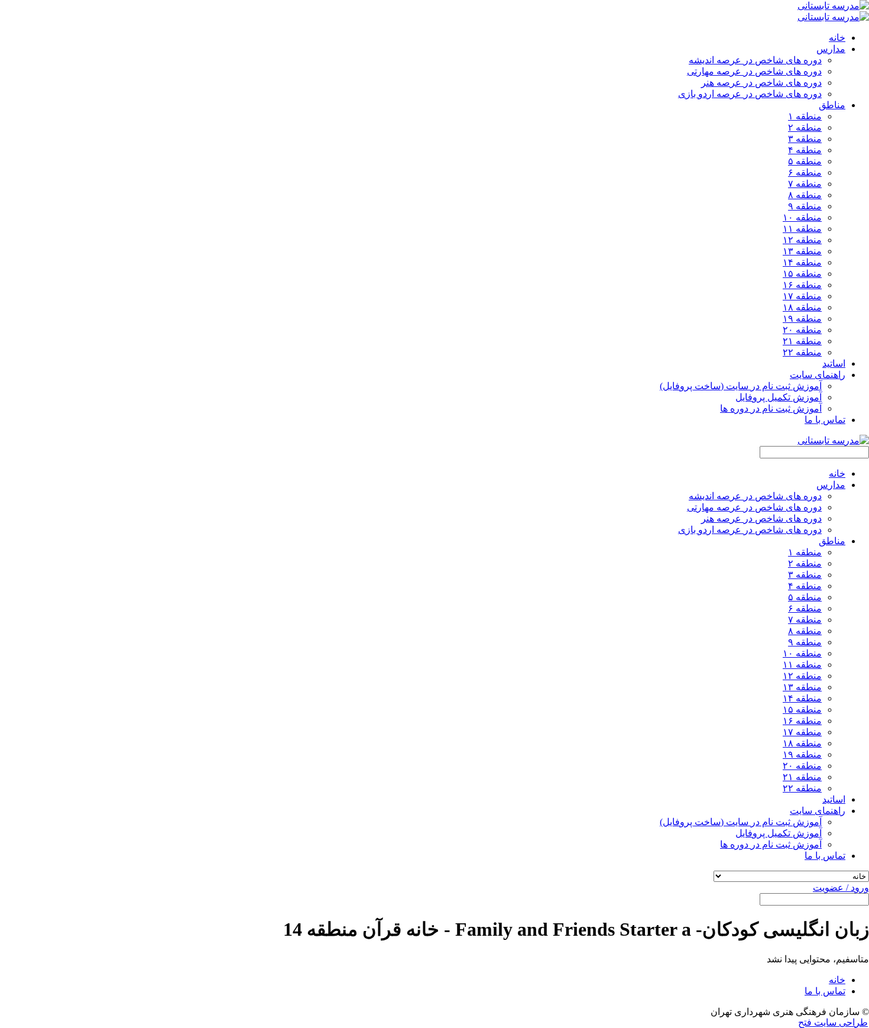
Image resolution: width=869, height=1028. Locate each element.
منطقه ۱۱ (802, 229)
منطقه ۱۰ (802, 217)
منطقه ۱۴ (802, 262)
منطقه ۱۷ (802, 296)
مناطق (832, 541)
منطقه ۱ (805, 116)
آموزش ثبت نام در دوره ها (771, 408)
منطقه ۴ (805, 150)
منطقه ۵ (805, 161)
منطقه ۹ (805, 206)
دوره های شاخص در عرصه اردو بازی (750, 94)
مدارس (830, 485)
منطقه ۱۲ (802, 240)
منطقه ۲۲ (802, 352)
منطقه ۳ (805, 139)
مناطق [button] (832, 105)
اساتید (833, 363)
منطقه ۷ (805, 184)
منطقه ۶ (805, 172)
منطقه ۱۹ (802, 318)
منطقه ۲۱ (802, 341)
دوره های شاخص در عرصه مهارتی (754, 71)
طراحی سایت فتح (833, 1022)
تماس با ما (825, 420)
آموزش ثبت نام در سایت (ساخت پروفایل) (741, 386)
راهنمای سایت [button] (817, 375)
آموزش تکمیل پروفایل (778, 397)
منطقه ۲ (805, 127)
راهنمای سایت (817, 811)
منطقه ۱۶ (802, 285)
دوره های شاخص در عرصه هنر (761, 82)
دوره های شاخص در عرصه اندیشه (755, 60)
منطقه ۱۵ (802, 274)
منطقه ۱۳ (802, 251)
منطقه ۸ (805, 195)
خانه (837, 38)
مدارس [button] (830, 49)
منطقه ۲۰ (802, 330)
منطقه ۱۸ (802, 307)
